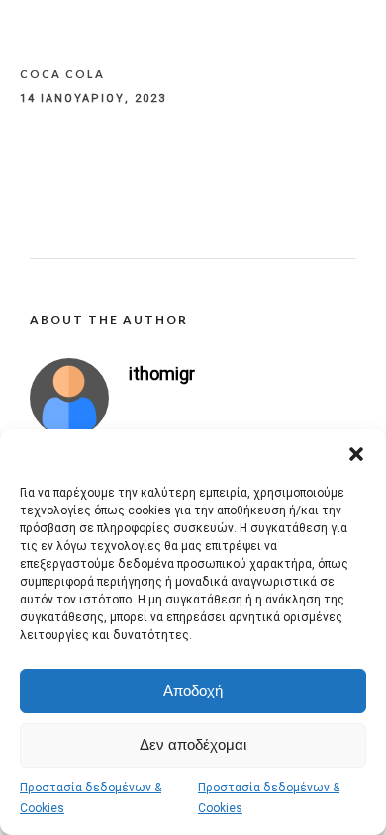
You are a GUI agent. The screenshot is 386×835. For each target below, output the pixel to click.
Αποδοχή (193, 690)
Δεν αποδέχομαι (193, 744)
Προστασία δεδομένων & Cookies (90, 798)
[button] (356, 454)
